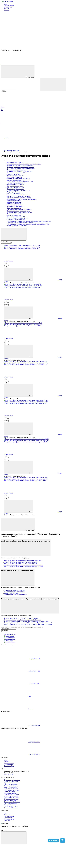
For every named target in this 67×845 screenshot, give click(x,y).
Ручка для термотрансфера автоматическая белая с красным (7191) (22, 326)
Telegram (12, 637)
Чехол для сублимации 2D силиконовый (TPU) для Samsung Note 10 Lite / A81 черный (28, 624)
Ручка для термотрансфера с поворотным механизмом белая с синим (23, 560)
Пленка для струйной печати (12, 802)
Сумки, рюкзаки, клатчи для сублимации (15, 594)
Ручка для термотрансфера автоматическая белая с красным (20, 562)
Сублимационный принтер (11, 797)
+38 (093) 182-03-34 (34, 658)
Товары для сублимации (10, 784)
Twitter (11, 640)
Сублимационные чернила (11, 790)
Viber (29, 696)
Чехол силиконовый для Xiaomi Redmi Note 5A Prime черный (21, 618)
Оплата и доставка (9, 5)
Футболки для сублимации (11, 796)
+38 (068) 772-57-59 (34, 742)
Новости (6, 8)
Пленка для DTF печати (10, 806)
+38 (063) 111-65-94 (33, 754)
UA (2, 110)
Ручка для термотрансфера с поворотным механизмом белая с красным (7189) (25, 442)
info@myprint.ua (8, 774)
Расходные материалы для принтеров (14, 590)
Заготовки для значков (10, 793)
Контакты (6, 10)
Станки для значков (9, 791)
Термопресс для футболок (11, 781)
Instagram (12, 639)
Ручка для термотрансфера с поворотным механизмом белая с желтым (23, 566)
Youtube (12, 636)
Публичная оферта (9, 766)
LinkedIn (12, 642)
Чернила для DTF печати (11, 807)
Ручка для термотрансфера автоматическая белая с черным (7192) (22, 287)
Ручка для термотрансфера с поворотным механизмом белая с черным (23, 565)
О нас (5, 4)
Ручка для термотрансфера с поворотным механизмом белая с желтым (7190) (25, 364)
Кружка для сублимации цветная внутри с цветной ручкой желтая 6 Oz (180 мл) (26, 621)
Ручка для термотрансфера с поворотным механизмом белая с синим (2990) (25, 480)
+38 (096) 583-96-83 (34, 725)
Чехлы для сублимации (10, 787)
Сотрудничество (8, 7)
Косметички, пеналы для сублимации (14, 591)
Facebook (12, 634)
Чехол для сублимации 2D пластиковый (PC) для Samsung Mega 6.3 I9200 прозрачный (28, 622)
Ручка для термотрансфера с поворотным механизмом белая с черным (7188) (25, 403)
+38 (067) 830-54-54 (34, 671)
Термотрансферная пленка (11, 794)
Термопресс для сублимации (12, 780)
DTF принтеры (8, 805)
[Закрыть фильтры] (13, 234)
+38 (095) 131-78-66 (34, 683)
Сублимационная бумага (11, 788)
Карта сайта (7, 820)
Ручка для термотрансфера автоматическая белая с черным (20, 563)
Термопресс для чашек (10, 783)
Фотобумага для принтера (11, 800)
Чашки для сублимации (10, 785)
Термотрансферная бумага (11, 799)
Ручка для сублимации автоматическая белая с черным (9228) (21, 248)
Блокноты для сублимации (11, 593)
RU (2, 108)
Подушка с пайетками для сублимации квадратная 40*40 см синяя (22, 620)
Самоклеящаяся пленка (10, 803)
